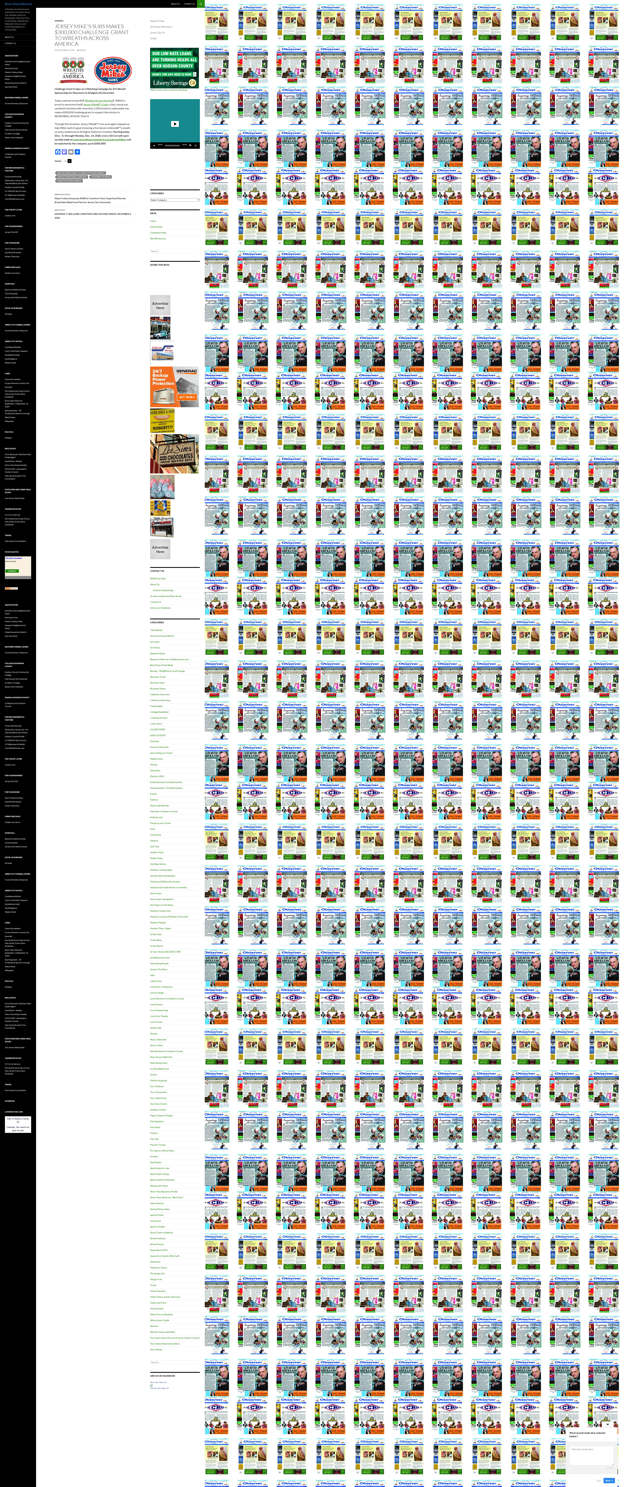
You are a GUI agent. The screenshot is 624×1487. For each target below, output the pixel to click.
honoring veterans (100, 177)
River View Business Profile (164, 1191)
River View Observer (18, 4)
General (59, 20)
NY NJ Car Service (12, 515)
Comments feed (158, 232)
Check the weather (13, 379)
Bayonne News (157, 653)
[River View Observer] (151, 1385)
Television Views (158, 1267)
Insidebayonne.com (160, 957)
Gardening (155, 834)
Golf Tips (154, 846)
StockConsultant (13, 558)
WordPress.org (157, 238)
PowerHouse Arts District (15, 83)
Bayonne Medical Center (15, 289)
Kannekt (8, 387)
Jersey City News (158, 969)
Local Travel (156, 1022)
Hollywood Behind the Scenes (165, 881)
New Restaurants (158, 1062)
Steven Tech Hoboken (14, 137)
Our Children (157, 1086)
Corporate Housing (13, 176)
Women (154, 1326)
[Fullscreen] (195, 145)
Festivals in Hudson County (164, 811)
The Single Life (157, 1273)
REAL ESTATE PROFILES (162, 1179)
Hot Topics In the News (161, 905)
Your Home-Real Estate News (165, 1343)
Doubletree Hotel (12, 355)
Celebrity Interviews (160, 700)
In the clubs (156, 934)
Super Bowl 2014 (158, 1250)
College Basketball (159, 712)
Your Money (156, 1349)
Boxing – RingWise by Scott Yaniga (167, 671)
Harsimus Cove (11, 68)
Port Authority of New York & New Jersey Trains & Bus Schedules (17, 394)
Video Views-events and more (165, 1296)
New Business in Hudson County (166, 1051)
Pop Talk (154, 1139)
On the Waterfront (159, 1068)
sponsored (155, 1220)
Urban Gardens (157, 1291)
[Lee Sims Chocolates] (174, 453)
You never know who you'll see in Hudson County (175, 1337)
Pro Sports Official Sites (162, 1150)
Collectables (156, 706)
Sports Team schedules (161, 1232)
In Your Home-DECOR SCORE (165, 951)
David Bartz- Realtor (13, 461)
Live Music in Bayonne (161, 986)
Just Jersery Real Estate (14, 498)
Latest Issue (156, 981)
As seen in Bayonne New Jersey (166, 596)
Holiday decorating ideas (162, 875)
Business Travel (158, 676)
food (152, 829)
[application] (175, 124)
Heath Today (156, 858)
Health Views (157, 852)
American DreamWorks (162, 635)
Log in (153, 221)
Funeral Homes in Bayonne (16, 103)
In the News (156, 940)
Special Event (156, 1215)
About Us (175, 4)
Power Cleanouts (12, 256)
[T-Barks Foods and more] (162, 420)
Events (153, 793)
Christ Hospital (11, 293)
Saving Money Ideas (160, 1209)
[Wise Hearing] (162, 527)
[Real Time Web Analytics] (11, 588)
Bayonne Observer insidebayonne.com (169, 659)
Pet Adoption (157, 1121)
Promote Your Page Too (159, 1388)
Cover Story (156, 723)
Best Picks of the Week (161, 665)
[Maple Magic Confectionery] (162, 486)
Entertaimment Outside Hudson (166, 782)
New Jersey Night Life (161, 1057)
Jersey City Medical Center (16, 297)
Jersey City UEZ (11, 232)
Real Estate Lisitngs (159, 1174)
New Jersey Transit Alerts (15, 541)
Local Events (156, 1004)
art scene (154, 641)
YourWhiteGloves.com (14, 199)
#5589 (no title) (158, 578)
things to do (156, 1279)
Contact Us (189, 4)
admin (82, 50)
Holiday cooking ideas (161, 869)
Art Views (155, 647)
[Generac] (174, 386)
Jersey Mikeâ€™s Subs (95, 104)
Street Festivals (157, 1238)
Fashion (154, 799)
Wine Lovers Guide (159, 1320)
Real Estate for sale (159, 1168)
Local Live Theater (159, 1016)
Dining (153, 764)
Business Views (158, 688)
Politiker (8, 438)
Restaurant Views (159, 1185)
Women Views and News (162, 1332)
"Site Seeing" (156, 630)
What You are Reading (161, 1314)
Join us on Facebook (160, 607)
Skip (599, 1480)
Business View (157, 682)
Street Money (157, 1244)
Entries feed (156, 226)
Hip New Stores (158, 864)
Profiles (154, 1156)
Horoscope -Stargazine (161, 899)
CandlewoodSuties (13, 347)
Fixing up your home (160, 823)
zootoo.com (10, 215)
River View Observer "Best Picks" (167, 1197)
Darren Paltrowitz (159, 747)
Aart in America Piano (14, 248)
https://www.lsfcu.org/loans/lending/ (168, 89)
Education (155, 770)
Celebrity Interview (160, 694)
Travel (153, 1285)
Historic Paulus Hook (14, 72)
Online (153, 1074)
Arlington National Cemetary (72, 177)
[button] (175, 124)
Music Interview (158, 1039)
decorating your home (161, 752)
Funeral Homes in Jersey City (17, 383)
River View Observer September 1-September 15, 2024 (17, 404)
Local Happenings (159, 1010)
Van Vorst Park (11, 87)
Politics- (154, 1133)
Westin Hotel (10, 363)
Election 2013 (157, 776)
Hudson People (158, 922)
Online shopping (158, 1080)
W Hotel (8, 314)
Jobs (152, 975)
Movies (153, 1033)
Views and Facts (158, 1302)
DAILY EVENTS (158, 735)
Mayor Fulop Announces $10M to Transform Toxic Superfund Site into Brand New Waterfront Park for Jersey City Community (90, 198)
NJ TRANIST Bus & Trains (15, 191)
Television (155, 1261)
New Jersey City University (16, 130)
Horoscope (155, 893)
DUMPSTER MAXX (13, 252)
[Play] (154, 145)
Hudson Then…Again (160, 928)
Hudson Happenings (163, 590)
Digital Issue (156, 758)
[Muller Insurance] (160, 508)
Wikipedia (9, 421)
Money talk (155, 1027)
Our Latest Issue (158, 1098)
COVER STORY (157, 729)
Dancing (154, 741)
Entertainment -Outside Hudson (166, 788)
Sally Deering (156, 1203)
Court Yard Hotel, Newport (16, 351)
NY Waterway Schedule (15, 195)
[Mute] (190, 145)
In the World (156, 945)
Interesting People (159, 963)
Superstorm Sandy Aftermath (165, 1255)
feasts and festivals (159, 805)
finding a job (156, 817)
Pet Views (155, 1127)
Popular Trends (158, 1144)
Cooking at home (158, 717)
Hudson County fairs (160, 910)
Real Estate (155, 1162)
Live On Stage (157, 992)
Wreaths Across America (98, 100)
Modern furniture (12, 273)
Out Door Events (158, 1103)
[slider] (172, 145)
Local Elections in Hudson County (167, 998)
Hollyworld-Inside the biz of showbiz (168, 887)
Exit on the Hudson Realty (16, 465)
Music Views (156, 1045)
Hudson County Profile (14, 187)
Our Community (158, 1092)
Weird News (10, 417)
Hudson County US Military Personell (169, 916)
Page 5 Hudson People (161, 1115)
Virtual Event (156, 1308)
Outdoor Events (158, 1109)
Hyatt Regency (11, 359)
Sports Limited (157, 1226)
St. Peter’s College (12, 133)
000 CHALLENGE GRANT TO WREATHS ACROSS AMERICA (81, 173)
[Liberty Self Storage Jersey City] (162, 352)
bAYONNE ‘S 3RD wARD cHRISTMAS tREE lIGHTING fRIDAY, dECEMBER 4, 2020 (93, 214)
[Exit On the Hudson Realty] (160, 327)
